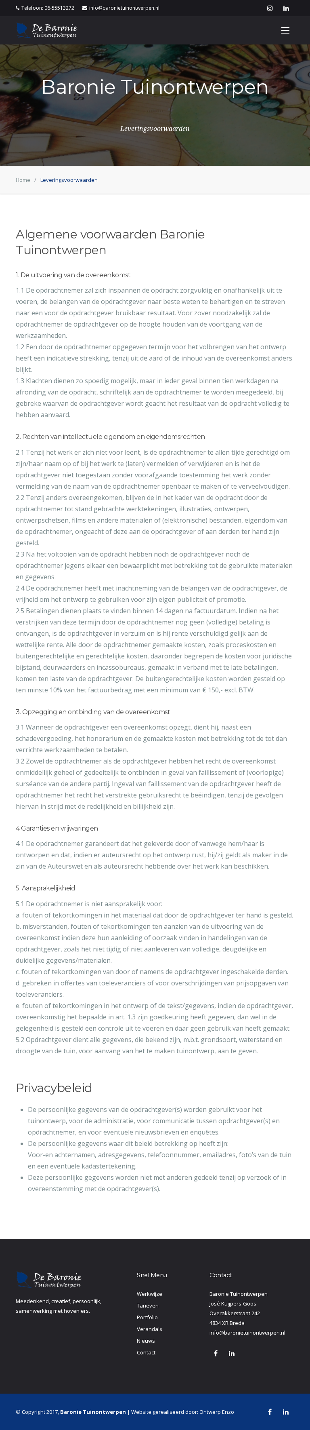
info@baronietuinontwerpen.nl (124, 7)
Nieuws (146, 1340)
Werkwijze (149, 1293)
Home (23, 179)
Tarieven (148, 1305)
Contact (146, 1352)
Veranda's (149, 1329)
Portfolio (147, 1317)
